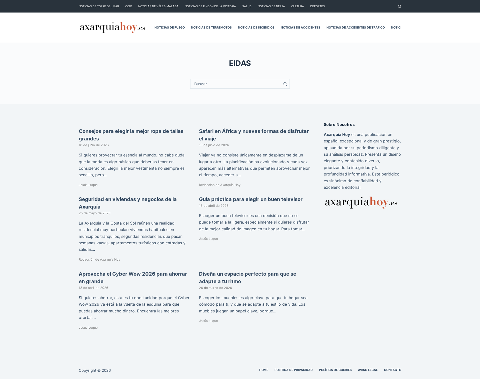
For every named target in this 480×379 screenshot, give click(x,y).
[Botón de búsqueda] (285, 83)
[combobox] (235, 84)
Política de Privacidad (293, 370)
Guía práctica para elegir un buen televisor (250, 199)
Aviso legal (368, 370)
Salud (247, 6)
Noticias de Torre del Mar (99, 6)
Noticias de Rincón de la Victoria (210, 6)
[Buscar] (399, 6)
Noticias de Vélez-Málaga (158, 6)
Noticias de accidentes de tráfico (355, 27)
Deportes (317, 6)
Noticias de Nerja (271, 6)
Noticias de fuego (169, 27)
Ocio (128, 6)
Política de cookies (335, 370)
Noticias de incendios (256, 27)
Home (263, 370)
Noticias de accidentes (300, 27)
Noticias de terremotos (211, 27)
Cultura (297, 6)
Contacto (392, 370)
